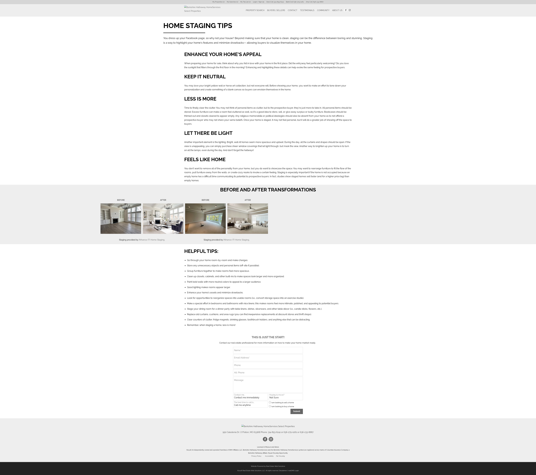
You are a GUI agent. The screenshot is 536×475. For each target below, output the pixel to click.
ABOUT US (337, 10)
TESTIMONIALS (307, 10)
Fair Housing (280, 456)
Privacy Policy (256, 456)
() (218, 2)
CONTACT (292, 10)
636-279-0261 (299, 2)
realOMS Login (293, 471)
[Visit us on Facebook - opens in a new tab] (346, 10)
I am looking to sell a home (282, 403)
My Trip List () (245, 2)
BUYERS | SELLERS (276, 10)
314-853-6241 (279, 2)
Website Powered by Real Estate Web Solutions (268, 466)
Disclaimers (283, 471)
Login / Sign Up (258, 2)
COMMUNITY (323, 10)
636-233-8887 (318, 2)
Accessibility (269, 456)
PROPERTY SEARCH (255, 10)
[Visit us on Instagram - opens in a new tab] (349, 10)
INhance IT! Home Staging (151, 240)
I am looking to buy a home (282, 406)
